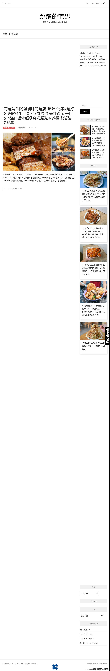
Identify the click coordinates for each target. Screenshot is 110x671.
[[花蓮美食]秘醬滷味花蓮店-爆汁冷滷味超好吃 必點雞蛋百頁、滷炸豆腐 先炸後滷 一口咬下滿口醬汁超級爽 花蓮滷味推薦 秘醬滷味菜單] (39, 151)
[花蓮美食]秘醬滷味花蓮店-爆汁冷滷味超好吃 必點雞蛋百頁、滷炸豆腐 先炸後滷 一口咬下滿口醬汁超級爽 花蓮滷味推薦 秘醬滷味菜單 (38, 115)
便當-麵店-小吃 (9, 128)
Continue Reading (14, 188)
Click (107, 336)
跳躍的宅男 (55, 16)
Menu (7, 4)
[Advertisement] (39, 75)
